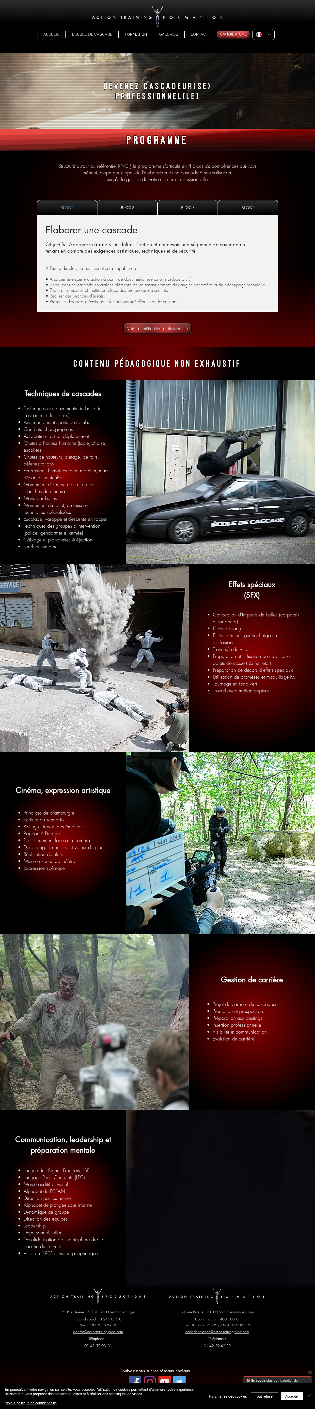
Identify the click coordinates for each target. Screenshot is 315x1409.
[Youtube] (164, 1382)
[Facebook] (135, 1382)
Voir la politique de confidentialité (31, 1402)
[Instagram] (150, 1382)
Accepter (292, 1396)
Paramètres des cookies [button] (228, 1396)
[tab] (67, 207)
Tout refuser (264, 1396)
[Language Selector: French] (263, 34)
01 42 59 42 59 (217, 1345)
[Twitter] (179, 1382)
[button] (92, 34)
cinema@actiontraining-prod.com (98, 1331)
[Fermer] (309, 1396)
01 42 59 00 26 (97, 1345)
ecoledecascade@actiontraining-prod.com (217, 1331)
